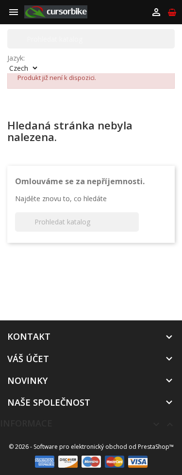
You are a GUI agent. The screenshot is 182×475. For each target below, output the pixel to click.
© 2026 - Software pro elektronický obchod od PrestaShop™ (91, 447)
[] (171, 38)
